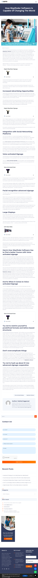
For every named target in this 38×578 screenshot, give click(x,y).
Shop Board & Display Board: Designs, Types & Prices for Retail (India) (16, 480)
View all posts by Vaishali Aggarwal (24, 407)
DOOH (7, 94)
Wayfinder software (7, 51)
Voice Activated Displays (19, 395)
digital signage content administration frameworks (15, 141)
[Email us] (35, 565)
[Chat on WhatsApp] (35, 572)
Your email (28, 554)
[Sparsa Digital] (4, 1)
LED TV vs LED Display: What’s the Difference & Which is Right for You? (17, 482)
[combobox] (19, 494)
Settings (31, 575)
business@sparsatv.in (8, 504)
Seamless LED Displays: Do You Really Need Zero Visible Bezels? (15, 475)
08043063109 (7, 506)
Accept (25, 575)
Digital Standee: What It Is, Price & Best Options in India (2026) (15, 485)
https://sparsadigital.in (8, 508)
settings (9, 577)
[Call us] (35, 568)
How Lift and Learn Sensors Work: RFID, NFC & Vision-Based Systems (16, 477)
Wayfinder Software (30, 395)
